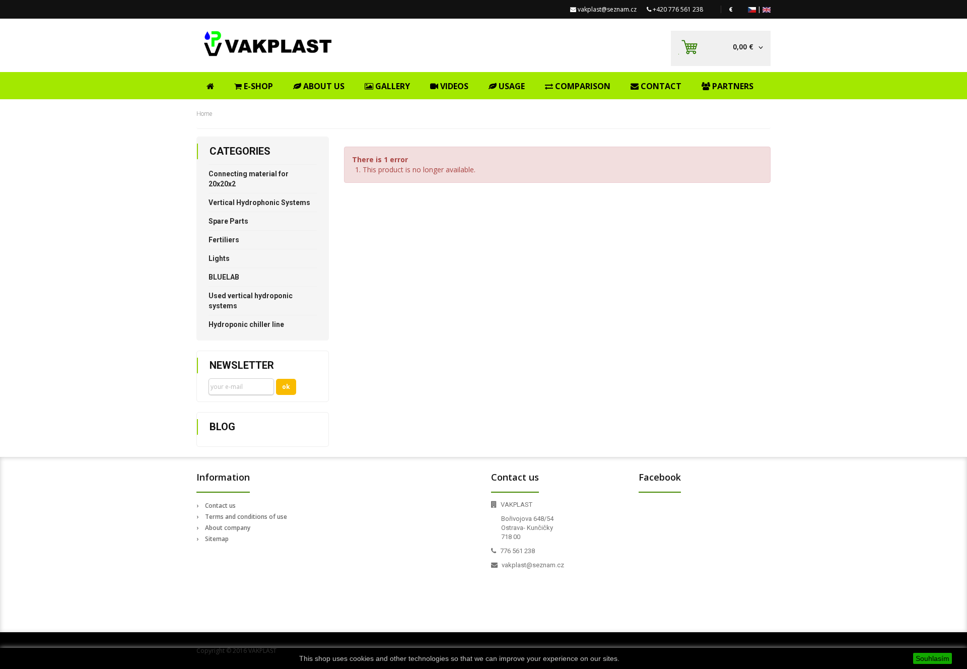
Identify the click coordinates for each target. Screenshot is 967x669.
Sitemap (217, 538)
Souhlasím (932, 658)
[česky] (752, 9)
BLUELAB (224, 277)
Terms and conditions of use (246, 516)
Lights (219, 258)
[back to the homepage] (268, 43)
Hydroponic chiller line (246, 324)
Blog (222, 427)
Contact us (220, 505)
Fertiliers (224, 240)
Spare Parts (228, 221)
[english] (767, 9)
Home (204, 113)
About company (227, 527)
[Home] (210, 84)
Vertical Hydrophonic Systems (259, 202)
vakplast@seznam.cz (607, 9)
